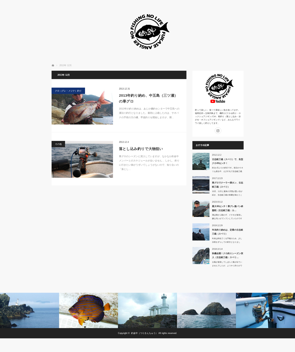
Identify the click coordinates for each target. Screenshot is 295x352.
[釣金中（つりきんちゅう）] (147, 54)
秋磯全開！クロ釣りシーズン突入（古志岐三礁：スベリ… (227, 255)
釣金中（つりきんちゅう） (144, 333)
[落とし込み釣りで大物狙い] (82, 159)
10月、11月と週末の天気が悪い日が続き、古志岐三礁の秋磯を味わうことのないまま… (227, 194)
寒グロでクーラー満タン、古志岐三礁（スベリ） (227, 184)
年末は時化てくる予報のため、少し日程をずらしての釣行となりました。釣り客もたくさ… (227, 242)
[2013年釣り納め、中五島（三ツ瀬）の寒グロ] (82, 106)
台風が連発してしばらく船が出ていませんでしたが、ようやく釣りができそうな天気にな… (227, 265)
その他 (58, 144)
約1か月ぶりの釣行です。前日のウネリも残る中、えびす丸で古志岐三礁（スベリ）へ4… (227, 171)
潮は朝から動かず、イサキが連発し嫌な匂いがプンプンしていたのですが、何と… (227, 218)
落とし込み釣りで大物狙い (141, 149)
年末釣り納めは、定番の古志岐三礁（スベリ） (227, 232)
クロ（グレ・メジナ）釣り (68, 90)
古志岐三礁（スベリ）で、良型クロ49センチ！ (227, 161)
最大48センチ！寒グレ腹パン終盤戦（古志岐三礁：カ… (227, 208)
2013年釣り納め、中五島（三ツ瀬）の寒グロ (148, 98)
